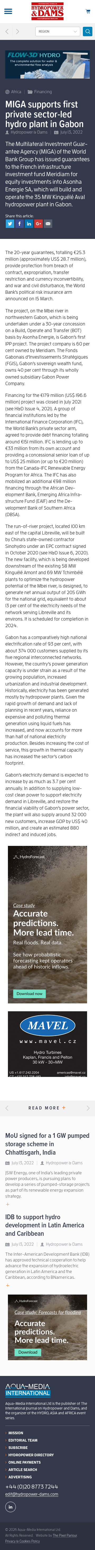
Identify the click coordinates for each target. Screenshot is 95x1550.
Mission (15, 1433)
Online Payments (24, 1462)
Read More (47, 1108)
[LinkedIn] (10, 1507)
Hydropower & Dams (29, 132)
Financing (43, 92)
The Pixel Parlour (65, 1535)
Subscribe (18, 1447)
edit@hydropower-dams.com (31, 1494)
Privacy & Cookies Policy (22, 1541)
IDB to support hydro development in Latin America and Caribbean (44, 1225)
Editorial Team (22, 1440)
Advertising (20, 1477)
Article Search (22, 1470)
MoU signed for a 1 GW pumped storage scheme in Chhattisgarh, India (47, 1144)
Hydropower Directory (31, 1455)
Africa (16, 92)
